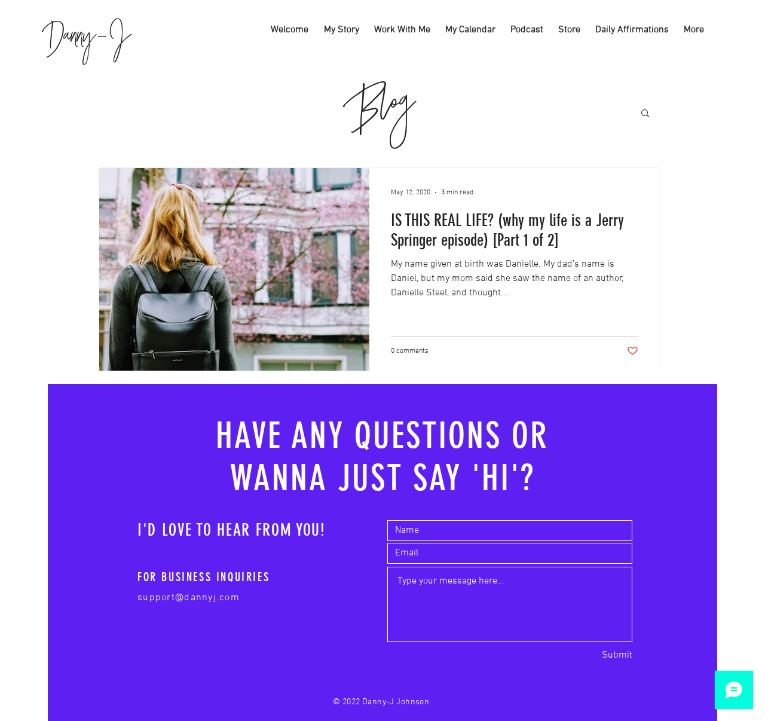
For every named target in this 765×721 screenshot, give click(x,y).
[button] (645, 114)
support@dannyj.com (188, 598)
